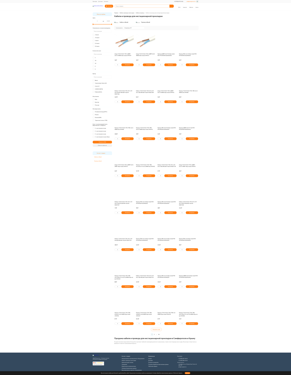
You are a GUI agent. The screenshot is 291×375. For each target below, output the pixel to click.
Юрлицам (95, 1)
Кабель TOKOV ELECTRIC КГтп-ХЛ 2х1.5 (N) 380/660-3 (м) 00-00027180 (145, 91)
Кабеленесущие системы (127, 362)
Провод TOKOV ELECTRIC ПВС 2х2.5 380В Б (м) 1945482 (124, 128)
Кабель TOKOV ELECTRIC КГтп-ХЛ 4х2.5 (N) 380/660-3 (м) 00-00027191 (145, 276)
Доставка (100, 1)
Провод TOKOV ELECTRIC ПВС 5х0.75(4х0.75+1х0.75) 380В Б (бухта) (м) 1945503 (124, 277)
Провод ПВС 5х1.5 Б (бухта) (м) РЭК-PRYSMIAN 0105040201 (166, 276)
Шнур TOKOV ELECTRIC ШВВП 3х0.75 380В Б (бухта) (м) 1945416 (166, 91)
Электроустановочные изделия (129, 368)
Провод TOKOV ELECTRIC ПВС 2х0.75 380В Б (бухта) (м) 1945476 (144, 128)
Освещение (124, 364)
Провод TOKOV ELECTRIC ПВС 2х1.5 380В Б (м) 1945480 (188, 91)
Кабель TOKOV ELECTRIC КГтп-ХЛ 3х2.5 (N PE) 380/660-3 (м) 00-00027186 (123, 92)
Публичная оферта (152, 366)
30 (158, 334)
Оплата (150, 358)
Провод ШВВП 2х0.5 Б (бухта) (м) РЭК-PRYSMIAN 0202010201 (188, 276)
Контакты (106, 1)
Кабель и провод (140, 12)
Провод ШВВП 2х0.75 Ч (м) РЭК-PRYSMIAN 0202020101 (187, 128)
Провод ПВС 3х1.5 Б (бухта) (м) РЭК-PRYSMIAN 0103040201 (145, 202)
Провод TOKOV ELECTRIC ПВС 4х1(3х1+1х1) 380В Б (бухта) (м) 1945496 (122, 314)
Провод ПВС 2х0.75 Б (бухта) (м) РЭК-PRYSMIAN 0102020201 (167, 202)
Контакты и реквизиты (153, 362)
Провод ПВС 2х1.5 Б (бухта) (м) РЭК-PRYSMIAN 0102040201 (188, 54)
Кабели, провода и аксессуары (127, 12)
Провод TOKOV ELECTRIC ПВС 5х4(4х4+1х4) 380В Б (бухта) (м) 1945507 (144, 314)
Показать (101, 142)
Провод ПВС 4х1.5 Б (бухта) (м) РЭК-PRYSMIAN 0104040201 (145, 239)
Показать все (156, 329)
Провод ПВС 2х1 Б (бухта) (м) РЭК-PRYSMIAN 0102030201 (187, 239)
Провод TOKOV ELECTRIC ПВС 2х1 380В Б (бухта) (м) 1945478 (166, 313)
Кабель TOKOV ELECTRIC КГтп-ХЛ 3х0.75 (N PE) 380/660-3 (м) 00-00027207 (123, 203)
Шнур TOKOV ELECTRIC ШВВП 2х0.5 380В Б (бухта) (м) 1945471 (145, 54)
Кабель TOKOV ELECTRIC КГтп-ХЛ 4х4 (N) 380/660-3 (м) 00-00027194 (123, 239)
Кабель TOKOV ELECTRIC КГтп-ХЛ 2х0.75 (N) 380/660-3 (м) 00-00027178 (167, 165)
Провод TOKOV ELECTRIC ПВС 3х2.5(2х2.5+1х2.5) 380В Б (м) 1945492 (145, 165)
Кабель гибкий (98, 157)
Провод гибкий (98, 161)
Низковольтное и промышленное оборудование (133, 358)
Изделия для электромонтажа (129, 366)
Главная (116, 12)
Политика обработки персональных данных (158, 364)
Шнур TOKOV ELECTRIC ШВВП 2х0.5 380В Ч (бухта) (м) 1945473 (124, 165)
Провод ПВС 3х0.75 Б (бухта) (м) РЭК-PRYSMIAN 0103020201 (167, 128)
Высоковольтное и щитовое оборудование (132, 370)
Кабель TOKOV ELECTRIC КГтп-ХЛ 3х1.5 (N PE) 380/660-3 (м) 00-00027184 (188, 203)
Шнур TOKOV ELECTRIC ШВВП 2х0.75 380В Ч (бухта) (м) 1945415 (187, 165)
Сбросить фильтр (102, 145)
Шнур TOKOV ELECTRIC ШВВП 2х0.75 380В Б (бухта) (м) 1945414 (123, 54)
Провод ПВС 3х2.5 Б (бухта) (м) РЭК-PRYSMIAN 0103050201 (166, 239)
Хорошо (187, 373)
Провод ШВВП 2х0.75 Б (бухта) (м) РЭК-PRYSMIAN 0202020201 (166, 54)
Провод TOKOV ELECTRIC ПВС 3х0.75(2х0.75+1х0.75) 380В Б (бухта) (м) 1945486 (188, 314)
